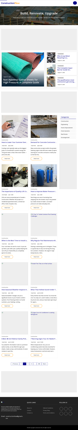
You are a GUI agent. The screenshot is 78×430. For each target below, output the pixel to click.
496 (39, 364)
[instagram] (70, 413)
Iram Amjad (4, 194)
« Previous (15, 364)
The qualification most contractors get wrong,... (66, 81)
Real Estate (64, 134)
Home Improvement (67, 128)
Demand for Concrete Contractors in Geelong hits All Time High (54, 142)
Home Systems (65, 131)
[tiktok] (66, 413)
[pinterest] (70, 408)
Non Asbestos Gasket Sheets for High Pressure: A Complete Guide (21, 81)
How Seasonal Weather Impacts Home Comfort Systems (22, 290)
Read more (6, 158)
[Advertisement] (39, 39)
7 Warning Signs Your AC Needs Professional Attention (51, 339)
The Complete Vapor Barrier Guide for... (65, 69)
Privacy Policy (46, 410)
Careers (29, 410)
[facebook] (61, 408)
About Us (29, 408)
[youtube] (61, 413)
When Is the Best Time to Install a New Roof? (18, 241)
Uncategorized (65, 137)
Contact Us (30, 413)
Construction (40, 54)
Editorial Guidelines (48, 408)
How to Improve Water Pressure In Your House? (48, 191)
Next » (45, 364)
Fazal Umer (4, 145)
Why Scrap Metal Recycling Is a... (63, 57)
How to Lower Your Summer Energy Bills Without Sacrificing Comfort (27, 142)
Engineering (64, 124)
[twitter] (66, 408)
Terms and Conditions (49, 413)
